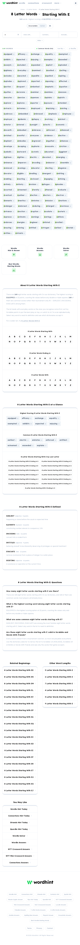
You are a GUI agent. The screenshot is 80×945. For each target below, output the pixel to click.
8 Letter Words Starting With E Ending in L (56, 479)
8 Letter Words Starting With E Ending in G (57, 466)
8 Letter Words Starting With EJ (18, 790)
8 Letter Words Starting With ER (18, 764)
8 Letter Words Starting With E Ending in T (23, 475)
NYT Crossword (64, 899)
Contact (50, 928)
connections (33, 3)
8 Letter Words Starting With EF (18, 757)
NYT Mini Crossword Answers (19, 856)
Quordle (47, 899)
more (56, 3)
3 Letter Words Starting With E (59, 697)
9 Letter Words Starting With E (59, 704)
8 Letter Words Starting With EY (18, 730)
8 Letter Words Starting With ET (18, 770)
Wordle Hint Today (18, 809)
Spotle (67, 894)
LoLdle (61, 905)
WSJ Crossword (43, 905)
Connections (26, 894)
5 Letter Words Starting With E (59, 670)
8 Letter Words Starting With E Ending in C (23, 479)
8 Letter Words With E (30, 321)
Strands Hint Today (19, 822)
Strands (41, 894)
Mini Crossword (22, 905)
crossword (47, 3)
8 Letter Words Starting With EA (18, 717)
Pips (33, 899)
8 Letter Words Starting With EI (18, 750)
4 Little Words (57, 910)
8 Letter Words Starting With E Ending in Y (57, 475)
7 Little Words (38, 910)
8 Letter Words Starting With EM (19, 683)
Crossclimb (64, 915)
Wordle (13, 894)
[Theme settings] (76, 3)
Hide (39, 40)
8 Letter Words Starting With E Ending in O (40, 488)
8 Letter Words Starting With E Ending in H (57, 484)
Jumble (14, 915)
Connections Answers (18, 862)
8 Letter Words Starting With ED (19, 744)
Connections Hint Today (19, 816)
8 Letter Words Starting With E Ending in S (23, 461)
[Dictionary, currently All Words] (51, 26)
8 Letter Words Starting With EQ (19, 724)
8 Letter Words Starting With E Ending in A (23, 484)
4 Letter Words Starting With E (59, 690)
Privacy (39, 928)
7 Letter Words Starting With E (59, 683)
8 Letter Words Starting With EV (18, 697)
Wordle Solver (19, 836)
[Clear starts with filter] (18, 34)
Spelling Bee (31, 915)
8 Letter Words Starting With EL (18, 690)
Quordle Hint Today (19, 829)
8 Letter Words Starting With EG (19, 784)
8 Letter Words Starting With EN (19, 677)
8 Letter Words (32, 9)
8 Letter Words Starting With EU (19, 777)
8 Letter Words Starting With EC (18, 737)
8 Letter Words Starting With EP (18, 710)
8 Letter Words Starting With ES (18, 704)
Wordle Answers (19, 842)
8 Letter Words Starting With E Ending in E (23, 466)
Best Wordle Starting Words (40, 920)
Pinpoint (48, 915)
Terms (29, 928)
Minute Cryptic (15, 899)
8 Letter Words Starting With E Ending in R (57, 470)
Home (22, 9)
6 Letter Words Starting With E (59, 677)
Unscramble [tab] (33, 26)
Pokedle (20, 910)
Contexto (54, 894)
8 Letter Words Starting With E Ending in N (23, 470)
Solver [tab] (42, 26)
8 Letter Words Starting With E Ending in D (57, 461)
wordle (22, 3)
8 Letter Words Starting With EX (18, 670)
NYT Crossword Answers (19, 849)
